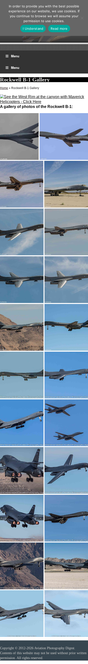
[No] (81, 17)
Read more (59, 28)
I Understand (33, 28)
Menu (15, 56)
